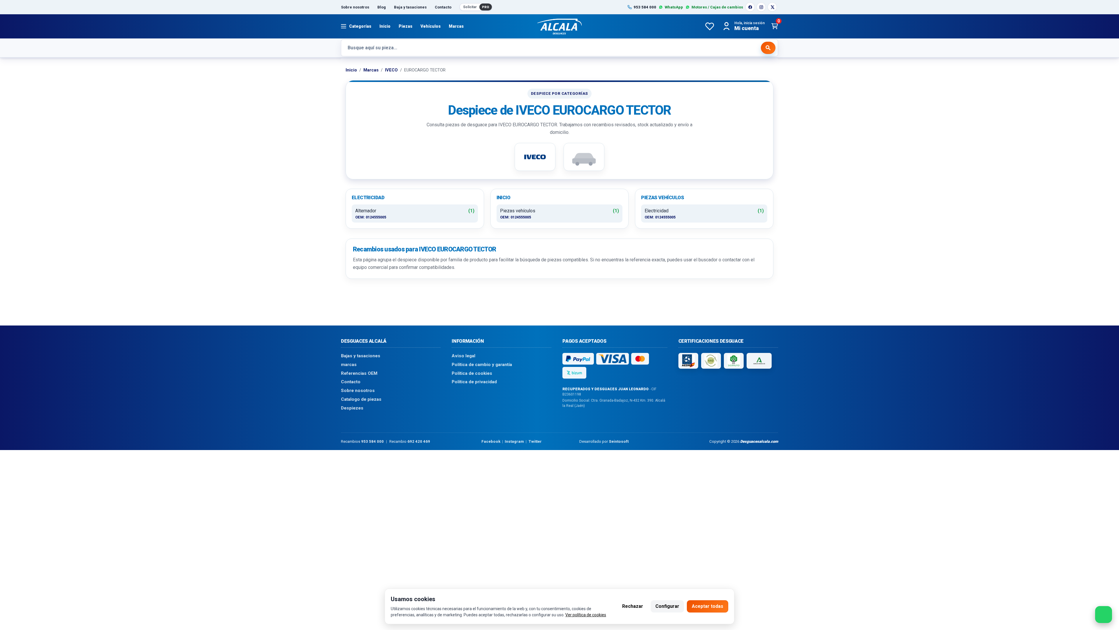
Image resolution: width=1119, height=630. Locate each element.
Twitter (535, 441)
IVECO (391, 70)
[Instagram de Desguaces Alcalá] (761, 7)
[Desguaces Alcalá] (559, 26)
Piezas (405, 26)
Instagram (514, 441)
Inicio (384, 26)
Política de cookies (472, 373)
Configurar (667, 606)
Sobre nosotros (355, 7)
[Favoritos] (709, 26)
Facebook (490, 441)
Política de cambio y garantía (482, 364)
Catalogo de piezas (361, 399)
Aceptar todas (707, 606)
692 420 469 (418, 441)
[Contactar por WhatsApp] (1103, 614)
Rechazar (632, 606)
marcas (349, 364)
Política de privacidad (474, 381)
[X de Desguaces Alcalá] (772, 7)
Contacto (443, 7)
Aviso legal (463, 355)
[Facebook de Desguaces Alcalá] (750, 7)
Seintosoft (619, 441)
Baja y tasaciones (410, 7)
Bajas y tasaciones (360, 355)
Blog (381, 7)
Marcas (456, 26)
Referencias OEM (359, 373)
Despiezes (352, 407)
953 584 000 (372, 441)
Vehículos (430, 26)
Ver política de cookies (585, 614)
